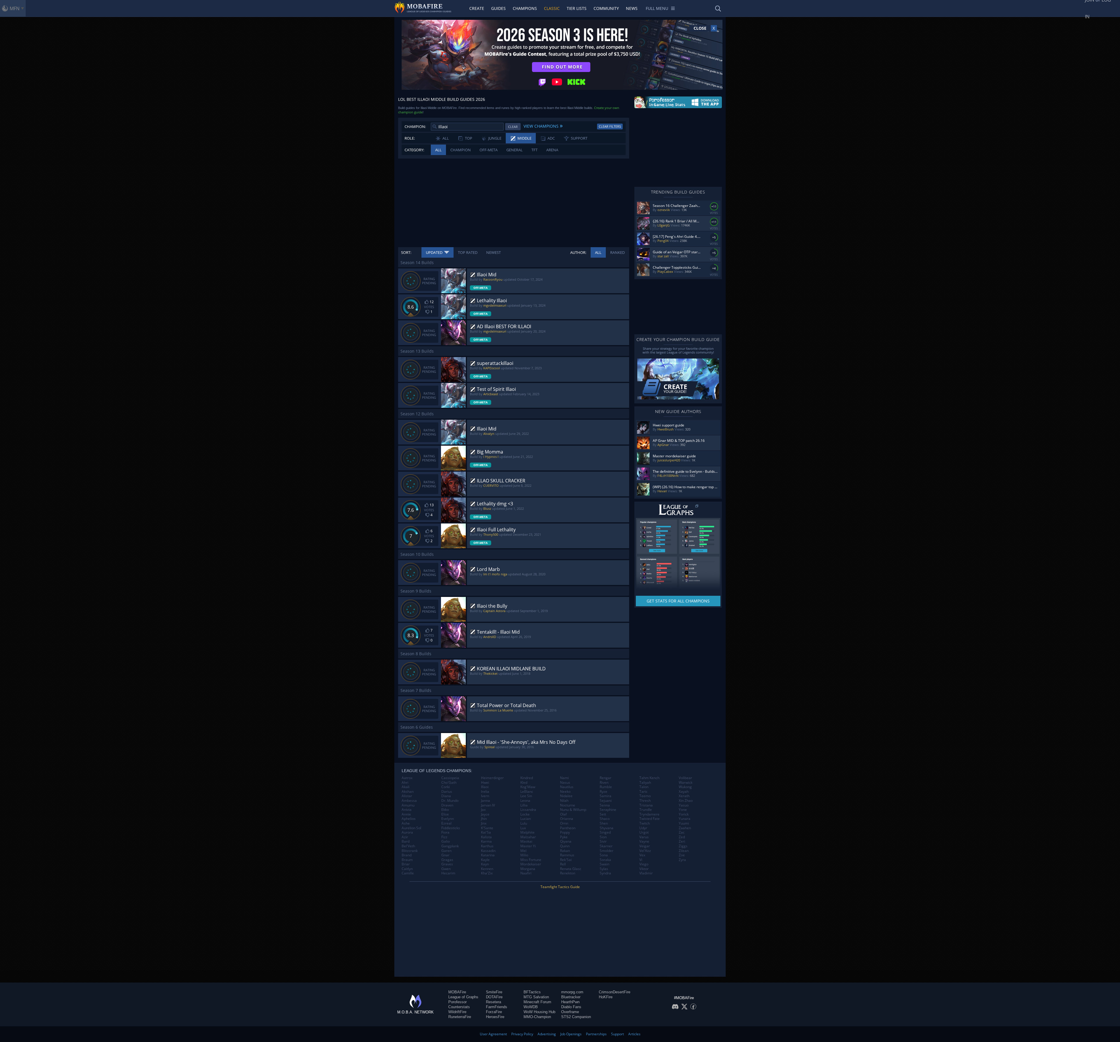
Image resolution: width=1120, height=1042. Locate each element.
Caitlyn (407, 869)
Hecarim (448, 873)
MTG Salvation (536, 997)
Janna (485, 800)
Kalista (486, 837)
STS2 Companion (576, 1017)
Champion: (415, 126)
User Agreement (493, 1034)
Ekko (445, 809)
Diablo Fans (571, 1007)
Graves (447, 864)
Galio (445, 841)
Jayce (485, 814)
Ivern (485, 796)
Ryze (603, 791)
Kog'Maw (527, 787)
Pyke (564, 837)
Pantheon (567, 828)
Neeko (565, 791)
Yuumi (684, 823)
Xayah (684, 791)
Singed (605, 832)
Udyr (643, 828)
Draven (447, 805)
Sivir (603, 841)
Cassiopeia (450, 778)
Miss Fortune (530, 860)
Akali (406, 787)
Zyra (682, 860)
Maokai (526, 841)
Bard (406, 841)
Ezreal (446, 823)
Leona (525, 800)
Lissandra (528, 809)
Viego (643, 864)
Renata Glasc (570, 869)
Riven (604, 782)
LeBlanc (526, 791)
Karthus (487, 846)
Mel (523, 850)
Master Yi (528, 846)
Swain (604, 864)
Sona (604, 855)
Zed (682, 837)
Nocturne (567, 805)
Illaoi (485, 787)
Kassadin (488, 850)
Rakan (565, 850)
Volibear (685, 778)
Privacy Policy (522, 1034)
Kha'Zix (487, 873)
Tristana (646, 805)
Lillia (524, 805)
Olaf (563, 814)
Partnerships (596, 1034)
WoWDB (531, 1007)
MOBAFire (457, 992)
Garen (446, 850)
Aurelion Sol (411, 828)
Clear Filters (610, 126)
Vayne (644, 841)
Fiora (445, 832)
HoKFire (605, 997)
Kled (523, 782)
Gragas (447, 860)
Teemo (645, 796)
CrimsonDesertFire (614, 992)
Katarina (488, 855)
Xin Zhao (686, 800)
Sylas (604, 869)
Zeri (682, 841)
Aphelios (409, 818)
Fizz (444, 837)
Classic (552, 8)
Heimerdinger (492, 778)
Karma (486, 841)
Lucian (525, 818)
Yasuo (684, 805)
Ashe (406, 823)
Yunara (684, 818)
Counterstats (459, 1007)
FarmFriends (496, 1007)
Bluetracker (570, 997)
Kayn (485, 864)
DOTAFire (494, 997)
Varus (644, 837)
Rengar (605, 778)
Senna (605, 805)
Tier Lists (577, 8)
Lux (523, 828)
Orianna (566, 818)
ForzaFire (494, 1012)
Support (617, 1034)
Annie (406, 814)
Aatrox (407, 778)
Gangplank (450, 846)
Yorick (684, 814)
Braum (407, 860)
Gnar (445, 855)
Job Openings (571, 1034)
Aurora (407, 832)
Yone (683, 809)
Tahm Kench (649, 778)
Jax (483, 809)
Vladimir (646, 873)
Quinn (565, 846)
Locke (525, 814)
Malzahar (528, 837)
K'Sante (487, 828)
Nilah (564, 800)
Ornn (564, 823)
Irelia (485, 791)
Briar (406, 864)
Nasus (565, 782)
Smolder (606, 850)
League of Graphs (463, 997)
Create (476, 8)
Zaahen (685, 828)
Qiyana (565, 841)
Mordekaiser (530, 864)
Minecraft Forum (537, 1002)
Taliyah (645, 782)
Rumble (606, 787)
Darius (446, 791)
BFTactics (532, 992)
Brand (407, 855)
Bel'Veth (408, 846)
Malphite (527, 832)
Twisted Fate (649, 818)
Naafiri (525, 873)
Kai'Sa (486, 832)
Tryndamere (649, 814)
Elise (445, 814)
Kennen (487, 869)
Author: (578, 252)
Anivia (407, 809)
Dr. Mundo (450, 800)
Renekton (567, 873)
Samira (605, 796)
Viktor (644, 869)
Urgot (644, 832)
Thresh (645, 800)
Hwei (485, 782)
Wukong (685, 787)
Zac (682, 832)
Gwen (446, 869)
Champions (525, 8)
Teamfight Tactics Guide (560, 886)
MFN (15, 8)
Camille (408, 873)
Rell (563, 864)
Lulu (523, 823)
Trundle (645, 809)
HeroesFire (495, 1017)
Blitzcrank (410, 850)
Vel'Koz (645, 850)
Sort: (406, 252)
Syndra (605, 873)
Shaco (605, 818)
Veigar (644, 846)
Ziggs (683, 846)
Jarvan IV (488, 805)
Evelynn (447, 818)
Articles (634, 1034)
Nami (564, 778)
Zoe (682, 855)
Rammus (567, 855)
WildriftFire (457, 1012)
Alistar (407, 796)
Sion (603, 837)
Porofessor (457, 1002)
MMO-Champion (537, 1017)
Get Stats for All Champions (678, 601)
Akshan (408, 791)
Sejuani (606, 800)
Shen (604, 823)
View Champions (543, 125)
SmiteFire (494, 992)
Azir (405, 837)
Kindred (526, 778)
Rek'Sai (566, 860)
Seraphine (608, 809)
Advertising (547, 1034)
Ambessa (409, 800)
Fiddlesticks (450, 828)
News (632, 8)
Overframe (570, 1012)
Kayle (485, 860)
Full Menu (657, 8)
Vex (642, 855)
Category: (414, 149)
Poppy (565, 832)
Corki (445, 787)
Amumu (408, 805)
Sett (603, 814)
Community (606, 8)
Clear (513, 126)
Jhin (484, 818)
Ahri (405, 782)
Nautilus (566, 787)
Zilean (684, 850)
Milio (524, 855)
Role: (410, 138)
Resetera (493, 1002)
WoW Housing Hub (539, 1012)
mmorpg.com (572, 992)
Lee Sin (526, 796)
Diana (446, 796)
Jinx (484, 823)
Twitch (644, 823)
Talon (643, 787)
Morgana (527, 869)
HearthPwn (570, 1002)
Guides (498, 8)
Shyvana (606, 828)
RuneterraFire (459, 1017)
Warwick (685, 782)
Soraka (605, 860)
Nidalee (566, 796)
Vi (640, 860)
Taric (643, 791)
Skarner (606, 846)
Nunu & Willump (573, 809)
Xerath (684, 796)
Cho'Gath (448, 782)
